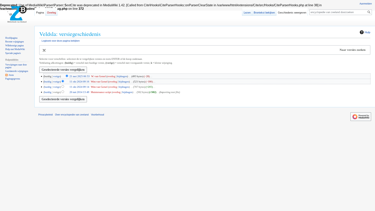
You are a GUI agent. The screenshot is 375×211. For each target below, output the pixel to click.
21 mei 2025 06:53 (80, 76)
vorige (56, 76)
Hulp (367, 32)
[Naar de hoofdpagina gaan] (17, 15)
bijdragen (122, 76)
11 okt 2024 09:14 (79, 86)
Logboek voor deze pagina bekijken (61, 40)
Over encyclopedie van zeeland (72, 114)
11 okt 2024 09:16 (79, 81)
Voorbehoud (97, 114)
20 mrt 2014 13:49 (79, 92)
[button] (205, 50)
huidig (47, 81)
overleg (111, 76)
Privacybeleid (45, 114)
